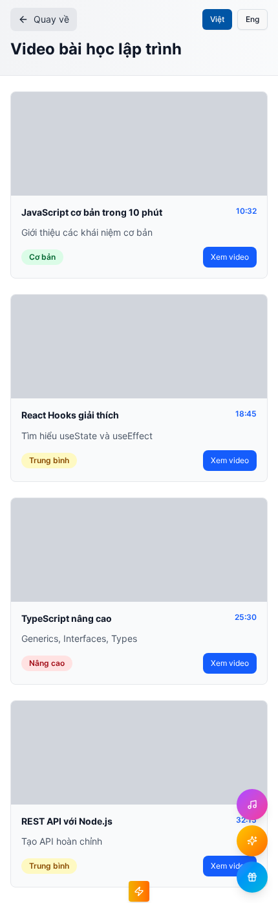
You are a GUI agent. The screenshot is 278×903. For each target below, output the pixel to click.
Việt (217, 19)
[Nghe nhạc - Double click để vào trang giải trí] (252, 804)
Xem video (230, 257)
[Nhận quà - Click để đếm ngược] (252, 840)
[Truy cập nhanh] (139, 891)
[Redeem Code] (252, 877)
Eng (252, 19)
